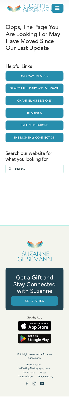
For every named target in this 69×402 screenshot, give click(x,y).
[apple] (34, 322)
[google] (34, 335)
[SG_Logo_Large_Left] (30, 4)
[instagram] (34, 383)
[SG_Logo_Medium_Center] (34, 240)
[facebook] (27, 383)
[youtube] (42, 383)
